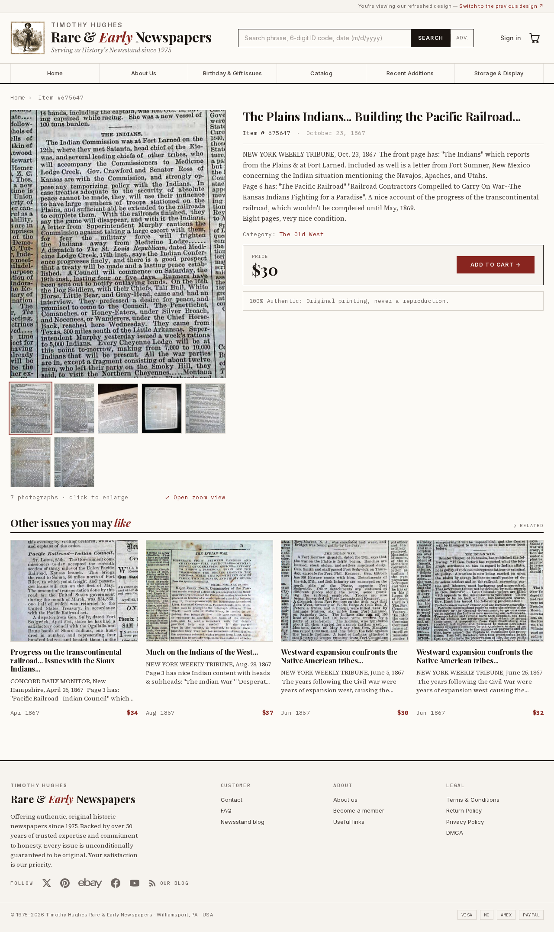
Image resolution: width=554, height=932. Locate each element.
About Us (143, 73)
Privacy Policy (465, 821)
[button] (117, 244)
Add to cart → (495, 264)
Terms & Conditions (472, 799)
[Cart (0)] (535, 38)
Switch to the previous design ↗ (501, 6)
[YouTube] (134, 883)
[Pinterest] (65, 883)
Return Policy (464, 810)
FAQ (226, 810)
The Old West (302, 234)
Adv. (462, 38)
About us (345, 799)
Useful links (348, 821)
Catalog (321, 73)
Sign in (510, 38)
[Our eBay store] (90, 883)
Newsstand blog (242, 821)
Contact (231, 799)
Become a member (358, 810)
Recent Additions (410, 73)
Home (55, 73)
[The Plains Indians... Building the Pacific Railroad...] (30, 408)
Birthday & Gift (232, 73)
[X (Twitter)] (47, 883)
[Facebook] (115, 883)
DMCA (454, 832)
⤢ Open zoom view (195, 497)
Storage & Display (498, 73)
